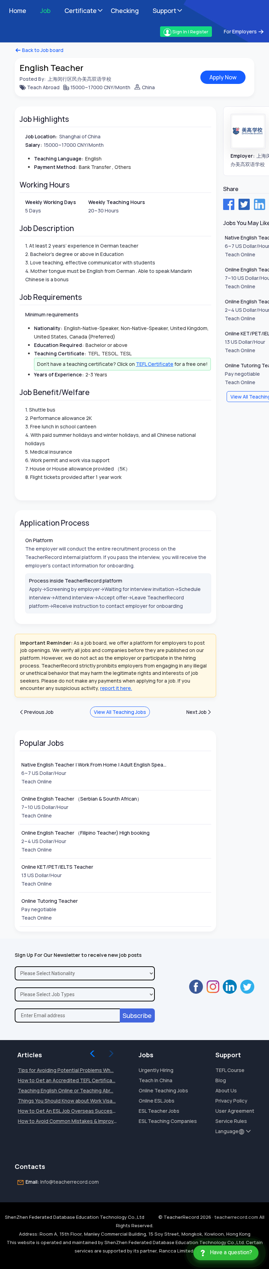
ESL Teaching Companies (168, 1121)
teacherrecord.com (236, 1217)
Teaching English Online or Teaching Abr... (65, 1090)
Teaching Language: (58, 158)
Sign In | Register (189, 31)
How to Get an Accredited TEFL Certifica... (66, 1080)
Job (45, 10)
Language (227, 1131)
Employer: (242, 155)
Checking (125, 10)
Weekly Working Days (50, 202)
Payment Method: (55, 167)
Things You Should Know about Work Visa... (67, 1100)
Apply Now (222, 77)
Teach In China (155, 1080)
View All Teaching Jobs (120, 712)
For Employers (241, 31)
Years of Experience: (59, 374)
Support (164, 10)
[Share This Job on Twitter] (244, 204)
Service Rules (231, 1121)
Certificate (80, 10)
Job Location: (41, 136)
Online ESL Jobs (156, 1100)
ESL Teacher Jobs (159, 1110)
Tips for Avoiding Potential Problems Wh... (65, 1070)
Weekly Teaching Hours (116, 202)
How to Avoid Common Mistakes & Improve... (69, 1121)
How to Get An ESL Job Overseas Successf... (69, 1110)
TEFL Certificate (154, 364)
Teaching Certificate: (60, 353)
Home (17, 10)
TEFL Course (229, 1070)
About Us (226, 1090)
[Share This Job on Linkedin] (259, 204)
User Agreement (234, 1110)
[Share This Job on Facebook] (228, 204)
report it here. (116, 688)
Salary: (33, 145)
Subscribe (137, 1015)
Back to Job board (42, 50)
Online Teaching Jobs (163, 1090)
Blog (220, 1080)
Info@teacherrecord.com (69, 1181)
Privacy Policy (231, 1100)
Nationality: (48, 328)
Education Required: (59, 345)
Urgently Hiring (156, 1070)
